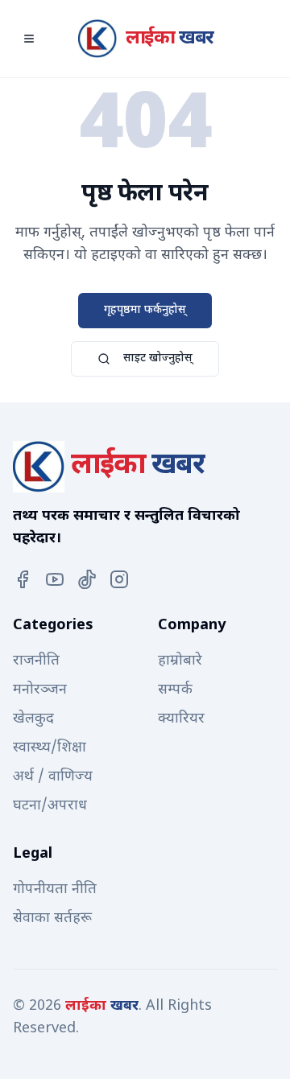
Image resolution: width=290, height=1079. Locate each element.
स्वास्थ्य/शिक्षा (49, 748)
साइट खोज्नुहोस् (158, 358)
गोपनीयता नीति (55, 889)
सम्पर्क (175, 690)
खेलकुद (33, 719)
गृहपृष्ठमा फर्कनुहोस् (145, 310)
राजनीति (36, 661)
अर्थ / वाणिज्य (53, 777)
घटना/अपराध (50, 806)
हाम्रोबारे (180, 661)
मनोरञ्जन (40, 690)
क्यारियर (181, 719)
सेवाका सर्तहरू (52, 918)
